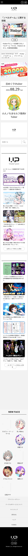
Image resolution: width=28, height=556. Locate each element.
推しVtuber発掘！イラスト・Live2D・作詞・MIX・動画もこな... (13, 207)
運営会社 (14, 514)
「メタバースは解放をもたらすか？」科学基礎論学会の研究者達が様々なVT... (13, 278)
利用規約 (14, 525)
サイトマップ (14, 509)
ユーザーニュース (14, 258)
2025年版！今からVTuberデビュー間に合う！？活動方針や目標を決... (13, 188)
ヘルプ (14, 520)
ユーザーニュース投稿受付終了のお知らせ (13, 170)
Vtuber (22, 54)
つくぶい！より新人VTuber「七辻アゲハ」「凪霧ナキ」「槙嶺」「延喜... (13, 360)
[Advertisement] (14, 391)
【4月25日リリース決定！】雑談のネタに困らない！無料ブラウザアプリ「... (13, 298)
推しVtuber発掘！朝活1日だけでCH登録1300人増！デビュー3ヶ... (14, 243)
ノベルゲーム (7, 56)
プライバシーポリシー (14, 499)
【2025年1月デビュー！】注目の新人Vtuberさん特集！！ (14, 225)
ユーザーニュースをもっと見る (16, 366)
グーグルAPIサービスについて (14, 504)
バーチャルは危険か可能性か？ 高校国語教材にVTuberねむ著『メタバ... (14, 336)
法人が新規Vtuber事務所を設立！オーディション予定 (14, 318)
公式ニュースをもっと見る (14, 249)
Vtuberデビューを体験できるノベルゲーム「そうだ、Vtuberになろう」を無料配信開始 (14, 45)
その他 (14, 40)
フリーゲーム (18, 56)
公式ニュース (14, 150)
